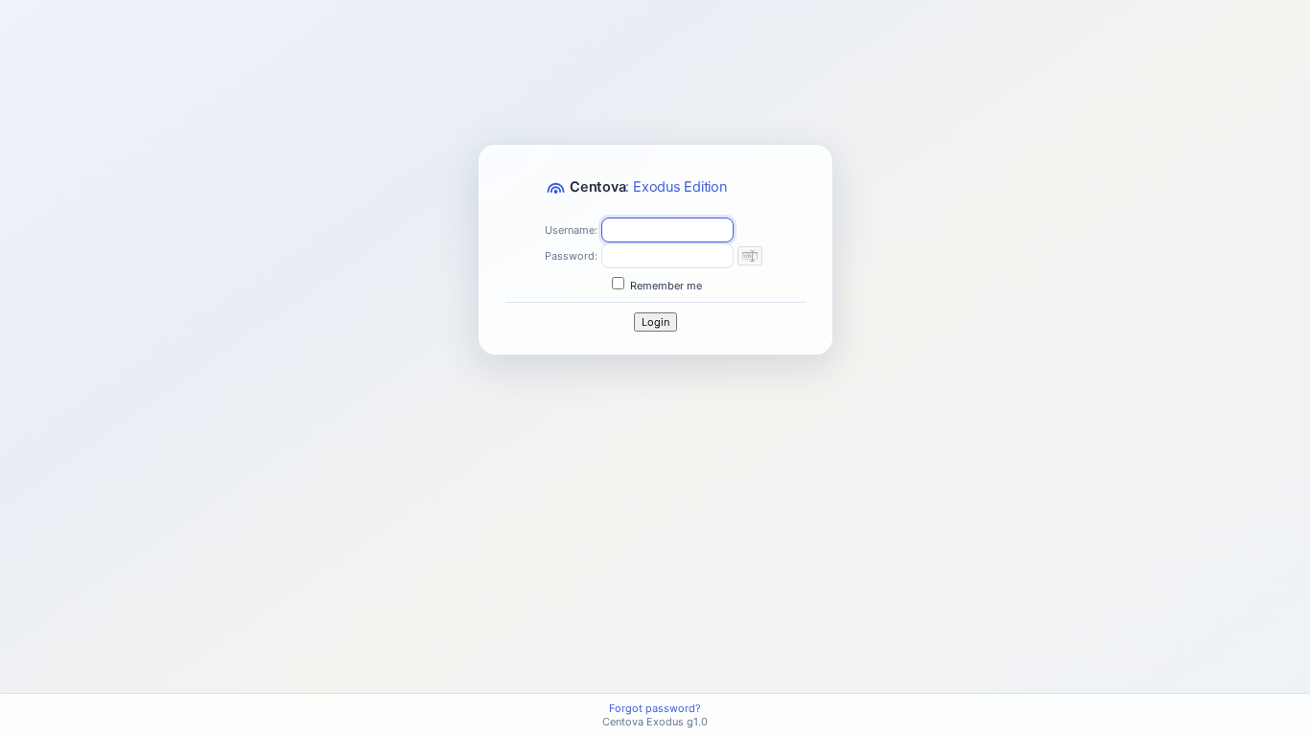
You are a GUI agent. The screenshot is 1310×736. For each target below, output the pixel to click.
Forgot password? (655, 708)
